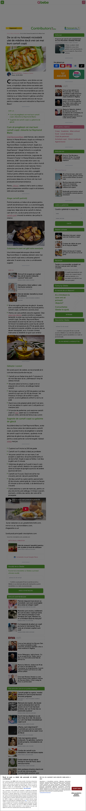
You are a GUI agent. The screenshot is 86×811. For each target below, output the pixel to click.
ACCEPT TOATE (77, 788)
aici (26, 800)
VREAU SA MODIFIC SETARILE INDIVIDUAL (76, 794)
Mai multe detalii (27, 788)
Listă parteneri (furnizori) (45, 792)
